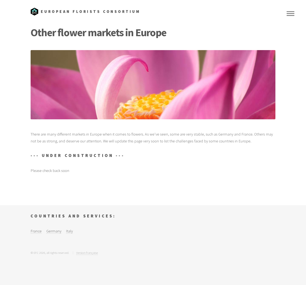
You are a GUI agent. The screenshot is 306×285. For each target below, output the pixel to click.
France (36, 231)
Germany (53, 231)
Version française (87, 253)
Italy (69, 231)
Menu (290, 13)
